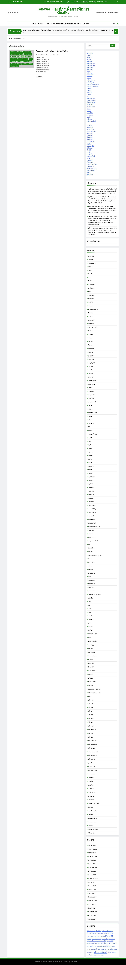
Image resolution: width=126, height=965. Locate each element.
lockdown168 (92, 402)
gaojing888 (91, 356)
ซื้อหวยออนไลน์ (91, 168)
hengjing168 (91, 363)
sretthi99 (90, 569)
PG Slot (90, 430)
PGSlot (90, 462)
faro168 (90, 341)
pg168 (89, 55)
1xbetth (90, 274)
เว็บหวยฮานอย (92, 822)
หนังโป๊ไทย (90, 82)
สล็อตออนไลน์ (18, 64)
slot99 (89, 59)
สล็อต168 (90, 175)
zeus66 (90, 626)
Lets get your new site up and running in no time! (63, 23)
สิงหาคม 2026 (92, 845)
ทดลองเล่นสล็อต (92, 641)
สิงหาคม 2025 (92, 889)
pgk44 (90, 459)
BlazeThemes (74, 961)
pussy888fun (91, 505)
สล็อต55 (90, 707)
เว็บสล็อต (90, 814)
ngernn (90, 416)
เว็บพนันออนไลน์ (14, 66)
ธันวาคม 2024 (92, 919)
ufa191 (90, 601)
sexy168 (90, 534)
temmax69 (91, 591)
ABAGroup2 (91, 295)
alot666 (90, 302)
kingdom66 (91, 395)
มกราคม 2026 (92, 871)
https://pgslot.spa (92, 86)
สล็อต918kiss (92, 730)
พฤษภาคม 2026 (92, 856)
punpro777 (90, 166)
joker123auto (92, 380)
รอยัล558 (90, 685)
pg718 (90, 438)
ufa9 (89, 612)
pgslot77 (13, 52)
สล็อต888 (90, 67)
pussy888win (92, 512)
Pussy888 (20, 54)
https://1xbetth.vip (93, 84)
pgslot (89, 72)
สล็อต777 (90, 715)
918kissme (91, 288)
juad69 (90, 387)
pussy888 (90, 74)
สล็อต (12, 64)
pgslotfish (91, 480)
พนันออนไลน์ (29, 61)
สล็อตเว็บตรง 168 (93, 752)
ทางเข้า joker (91, 102)
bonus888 (91, 323)
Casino (90, 331)
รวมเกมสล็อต (92, 682)
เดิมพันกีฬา (91, 796)
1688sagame (91, 263)
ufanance (90, 619)
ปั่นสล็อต (90, 659)
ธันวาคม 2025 (92, 875)
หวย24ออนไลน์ (92, 770)
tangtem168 (91, 584)
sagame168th (28, 54)
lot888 (90, 405)
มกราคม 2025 (92, 915)
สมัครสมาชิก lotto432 (94, 689)
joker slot (90, 105)
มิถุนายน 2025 (92, 897)
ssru (89, 576)
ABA (89, 291)
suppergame (91, 580)
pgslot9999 (20, 52)
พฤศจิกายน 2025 (93, 878)
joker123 (90, 53)
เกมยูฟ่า (90, 781)
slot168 (90, 551)
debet (89, 338)
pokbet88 (91, 487)
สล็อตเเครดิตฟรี (92, 755)
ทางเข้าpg (91, 645)
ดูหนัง (88, 152)
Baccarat (90, 313)
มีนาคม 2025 (91, 908)
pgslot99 (90, 473)
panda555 (91, 423)
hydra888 (90, 366)
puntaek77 (91, 498)
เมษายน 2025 (92, 904)
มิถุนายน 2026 (92, 853)
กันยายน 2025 (92, 886)
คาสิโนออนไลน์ (24, 59)
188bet (90, 267)
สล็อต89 (90, 722)
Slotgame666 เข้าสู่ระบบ (95, 555)
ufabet (90, 616)
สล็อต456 (90, 704)
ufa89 (89, 609)
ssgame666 (91, 573)
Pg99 (89, 445)
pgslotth (90, 484)
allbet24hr (91, 299)
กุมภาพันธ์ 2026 (92, 867)
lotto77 (90, 409)
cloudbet (90, 334)
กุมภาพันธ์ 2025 (92, 912)
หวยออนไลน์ (91, 170)
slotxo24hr (91, 562)
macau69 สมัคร (92, 412)
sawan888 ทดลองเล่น (94, 526)
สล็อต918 (90, 726)
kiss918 (89, 92)
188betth (90, 270)
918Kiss (90, 281)
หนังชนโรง (90, 129)
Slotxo (12, 59)
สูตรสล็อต (91, 763)
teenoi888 (91, 587)
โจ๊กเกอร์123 (91, 107)
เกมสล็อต (90, 785)
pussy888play (92, 509)
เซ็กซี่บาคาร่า (91, 792)
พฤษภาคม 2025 (92, 901)
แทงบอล (90, 825)
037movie (91, 256)
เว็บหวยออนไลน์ (92, 818)
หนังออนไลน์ (91, 156)
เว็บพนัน (30, 64)
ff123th (90, 345)
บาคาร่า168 (90, 142)
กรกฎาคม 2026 (92, 849)
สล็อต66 (89, 61)
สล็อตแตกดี (91, 759)
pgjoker (90, 455)
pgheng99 (90, 146)
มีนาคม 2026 (91, 864)
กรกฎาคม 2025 (92, 893)
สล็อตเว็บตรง (91, 63)
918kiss (89, 125)
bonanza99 (91, 320)
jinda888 (90, 373)
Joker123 (91, 377)
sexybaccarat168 (15, 56)
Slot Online (28, 56)
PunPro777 (13, 54)
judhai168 (91, 391)
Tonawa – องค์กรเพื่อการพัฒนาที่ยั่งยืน (63, 11)
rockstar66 (91, 516)
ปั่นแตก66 (22, 61)
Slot (22, 56)
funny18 (90, 352)
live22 (89, 150)
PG (89, 427)
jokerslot (90, 115)
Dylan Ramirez (41, 55)
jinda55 (89, 57)
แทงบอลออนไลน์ (93, 829)
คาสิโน (17, 59)
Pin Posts (86, 23)
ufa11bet (90, 598)
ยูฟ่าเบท (90, 678)
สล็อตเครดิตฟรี (92, 744)
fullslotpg (90, 148)
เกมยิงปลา (25, 64)
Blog (34, 23)
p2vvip (90, 420)
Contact (41, 23)
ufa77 (89, 605)
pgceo (90, 448)
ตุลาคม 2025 (91, 882)
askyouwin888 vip (93, 309)
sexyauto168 (91, 537)
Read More (39, 76)
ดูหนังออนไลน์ (91, 100)
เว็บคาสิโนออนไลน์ (93, 803)
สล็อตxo (89, 119)
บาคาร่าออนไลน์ (14, 61)
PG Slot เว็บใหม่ (92, 434)
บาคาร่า (31, 59)
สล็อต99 (90, 733)
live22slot (91, 398)
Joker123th (91, 384)
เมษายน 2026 (92, 860)
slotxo (89, 78)
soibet (90, 566)
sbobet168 (91, 530)
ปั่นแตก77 (91, 667)
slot (88, 96)
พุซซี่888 (90, 674)
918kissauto (91, 284)
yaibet (90, 623)
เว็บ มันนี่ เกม (91, 800)
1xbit (89, 277)
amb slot (90, 306)
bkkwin (90, 316)
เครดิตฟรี (91, 789)
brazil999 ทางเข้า (93, 327)
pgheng (90, 452)
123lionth (91, 259)
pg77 (89, 441)
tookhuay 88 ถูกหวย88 (94, 594)
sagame (89, 941)
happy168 (91, 359)
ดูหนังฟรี (89, 135)
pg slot (89, 90)
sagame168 (91, 519)
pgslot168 (91, 466)
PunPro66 (27, 52)
